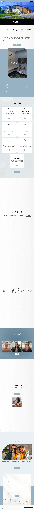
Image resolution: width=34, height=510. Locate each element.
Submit (17, 495)
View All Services (17, 171)
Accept (29, 507)
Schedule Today (17, 393)
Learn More (17, 44)
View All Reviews (17, 468)
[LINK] (3, 83)
